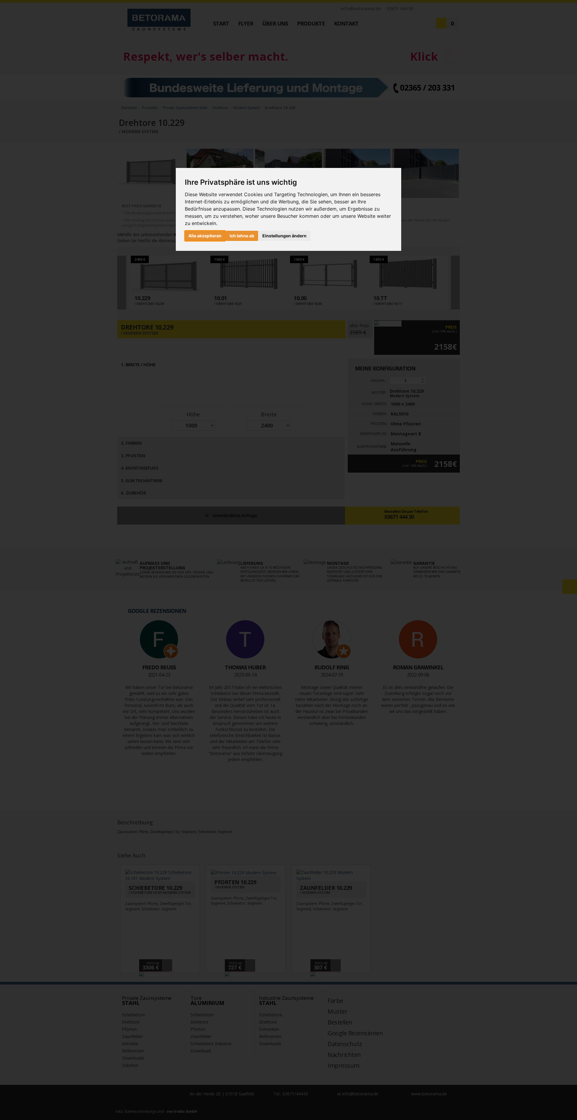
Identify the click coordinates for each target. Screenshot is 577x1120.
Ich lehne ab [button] (242, 235)
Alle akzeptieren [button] (204, 235)
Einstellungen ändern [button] (284, 235)
